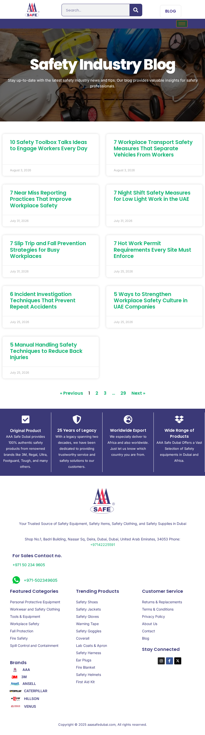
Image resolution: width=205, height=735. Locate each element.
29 (123, 393)
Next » (138, 393)
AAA (26, 669)
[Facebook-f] (169, 660)
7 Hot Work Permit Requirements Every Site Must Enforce (152, 249)
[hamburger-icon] (182, 23)
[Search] (136, 10)
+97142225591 (102, 544)
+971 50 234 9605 (28, 564)
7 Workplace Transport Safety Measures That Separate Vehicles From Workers (153, 148)
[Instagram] (161, 660)
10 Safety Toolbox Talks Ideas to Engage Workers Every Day (49, 145)
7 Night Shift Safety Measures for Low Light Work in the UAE (152, 196)
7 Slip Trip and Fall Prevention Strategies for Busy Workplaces (48, 249)
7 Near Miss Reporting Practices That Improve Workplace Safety (41, 199)
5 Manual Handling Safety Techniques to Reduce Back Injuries (46, 351)
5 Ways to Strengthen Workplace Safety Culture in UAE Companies (151, 300)
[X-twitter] (177, 660)
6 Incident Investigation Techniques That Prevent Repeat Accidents (43, 300)
